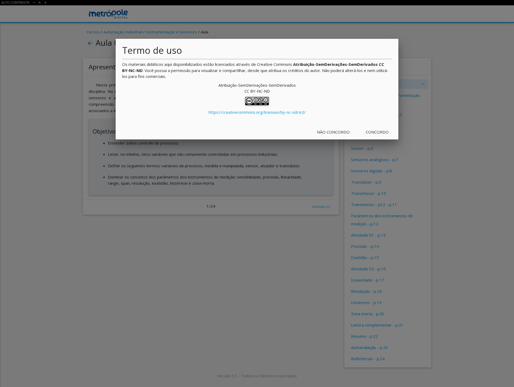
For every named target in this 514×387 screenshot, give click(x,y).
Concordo (377, 132)
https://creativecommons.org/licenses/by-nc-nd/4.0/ (257, 112)
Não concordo (333, 132)
